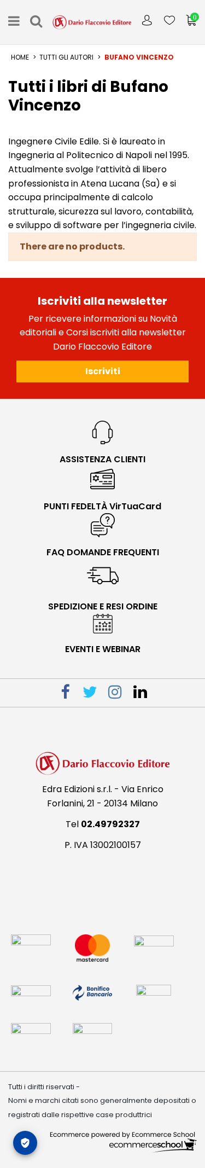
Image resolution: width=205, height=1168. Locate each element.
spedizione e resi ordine (102, 606)
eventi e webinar (102, 649)
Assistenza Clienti (102, 459)
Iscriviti (102, 371)
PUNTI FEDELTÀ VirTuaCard (102, 506)
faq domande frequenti (102, 552)
